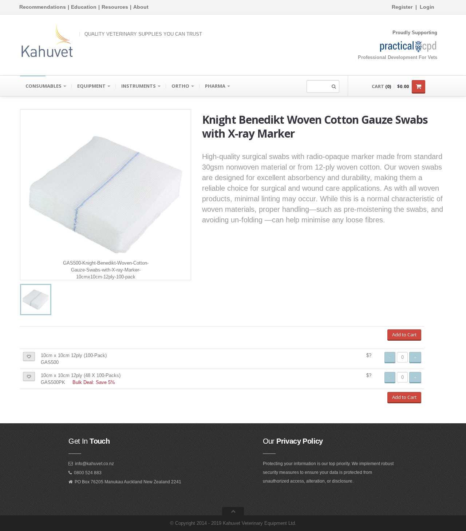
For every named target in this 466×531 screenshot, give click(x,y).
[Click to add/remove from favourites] (29, 356)
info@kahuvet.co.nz (94, 463)
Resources (115, 7)
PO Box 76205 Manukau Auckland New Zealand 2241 (128, 481)
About (141, 7)
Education (83, 7)
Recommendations (42, 7)
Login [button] (427, 7)
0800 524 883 (88, 472)
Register (402, 7)
